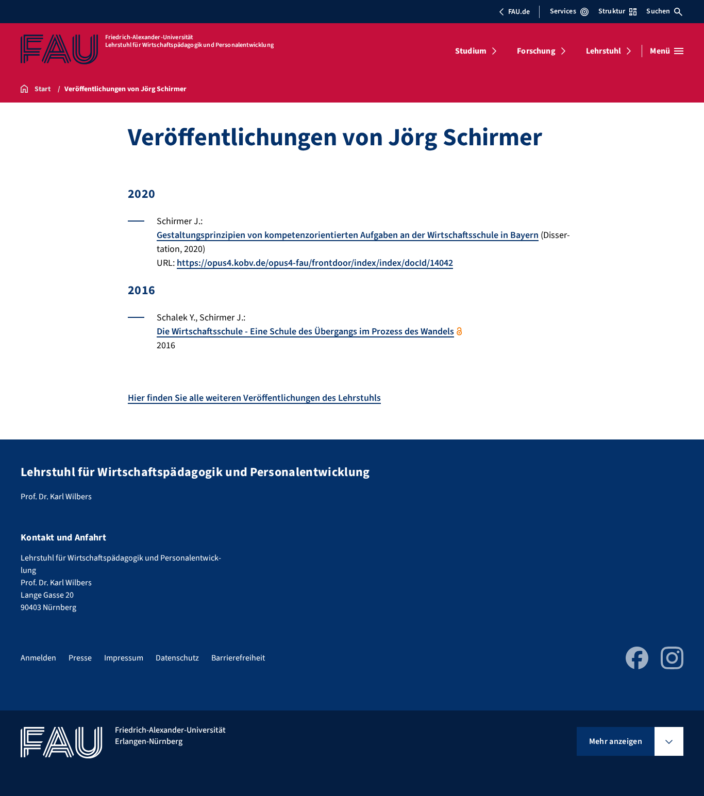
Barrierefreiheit (238, 658)
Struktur (611, 11)
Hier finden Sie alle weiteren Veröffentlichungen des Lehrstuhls (254, 398)
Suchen (658, 11)
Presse (80, 658)
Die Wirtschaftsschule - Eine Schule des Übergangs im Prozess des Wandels (305, 331)
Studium (471, 51)
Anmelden (38, 658)
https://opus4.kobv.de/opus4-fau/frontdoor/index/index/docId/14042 (315, 263)
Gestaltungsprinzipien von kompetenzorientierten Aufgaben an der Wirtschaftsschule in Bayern (348, 235)
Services (563, 11)
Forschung (536, 51)
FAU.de (519, 12)
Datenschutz (177, 658)
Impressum (123, 658)
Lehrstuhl (603, 51)
